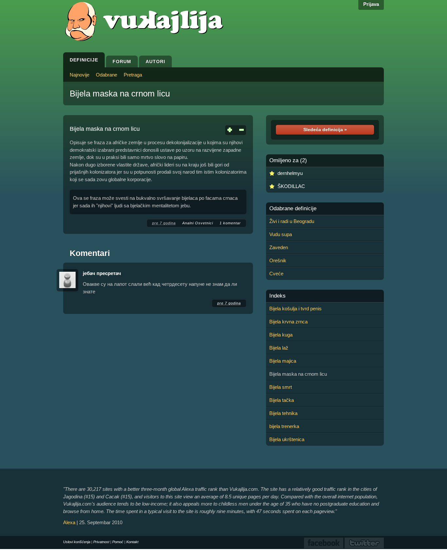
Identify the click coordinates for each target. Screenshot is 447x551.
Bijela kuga (281, 334)
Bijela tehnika (283, 413)
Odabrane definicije (292, 209)
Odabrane (106, 74)
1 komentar (230, 223)
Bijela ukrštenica (286, 439)
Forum (122, 61)
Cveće (276, 273)
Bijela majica (282, 361)
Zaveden (278, 247)
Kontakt (132, 542)
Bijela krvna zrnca (288, 321)
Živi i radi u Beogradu (291, 221)
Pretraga (133, 74)
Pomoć (117, 542)
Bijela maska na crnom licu (120, 93)
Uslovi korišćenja (76, 542)
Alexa (69, 522)
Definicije (84, 59)
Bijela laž (278, 348)
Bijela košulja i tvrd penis (295, 308)
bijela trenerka (284, 426)
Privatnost (101, 542)
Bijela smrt (280, 387)
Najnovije (79, 74)
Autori (155, 61)
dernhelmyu (290, 173)
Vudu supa (280, 234)
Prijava (371, 4)
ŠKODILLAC (291, 186)
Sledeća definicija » (325, 129)
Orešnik (277, 260)
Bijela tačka (281, 400)
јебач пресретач (102, 273)
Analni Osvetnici (197, 223)
